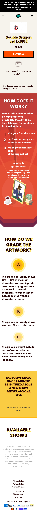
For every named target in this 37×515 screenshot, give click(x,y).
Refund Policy (18, 484)
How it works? (12, 71)
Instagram (19, 494)
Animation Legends (22, 501)
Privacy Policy (18, 481)
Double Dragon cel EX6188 (18, 39)
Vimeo (19, 497)
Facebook (19, 491)
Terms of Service (18, 487)
